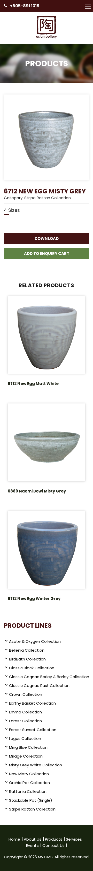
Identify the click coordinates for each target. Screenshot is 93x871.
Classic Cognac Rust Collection (39, 685)
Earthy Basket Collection (32, 703)
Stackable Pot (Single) (30, 800)
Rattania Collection (28, 791)
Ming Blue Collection (28, 747)
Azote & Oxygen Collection (35, 641)
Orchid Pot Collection (29, 782)
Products (53, 839)
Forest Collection (25, 721)
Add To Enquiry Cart (46, 253)
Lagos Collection (25, 738)
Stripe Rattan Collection (47, 197)
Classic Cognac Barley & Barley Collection (49, 676)
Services (74, 839)
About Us (32, 839)
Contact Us (53, 845)
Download (47, 238)
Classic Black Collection (31, 668)
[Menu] (88, 6)
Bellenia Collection (26, 650)
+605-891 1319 (25, 6)
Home (14, 839)
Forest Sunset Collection (32, 729)
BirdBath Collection (27, 659)
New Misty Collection (29, 774)
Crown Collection (25, 694)
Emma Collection (25, 712)
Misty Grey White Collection (35, 765)
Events (32, 845)
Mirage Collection (26, 756)
